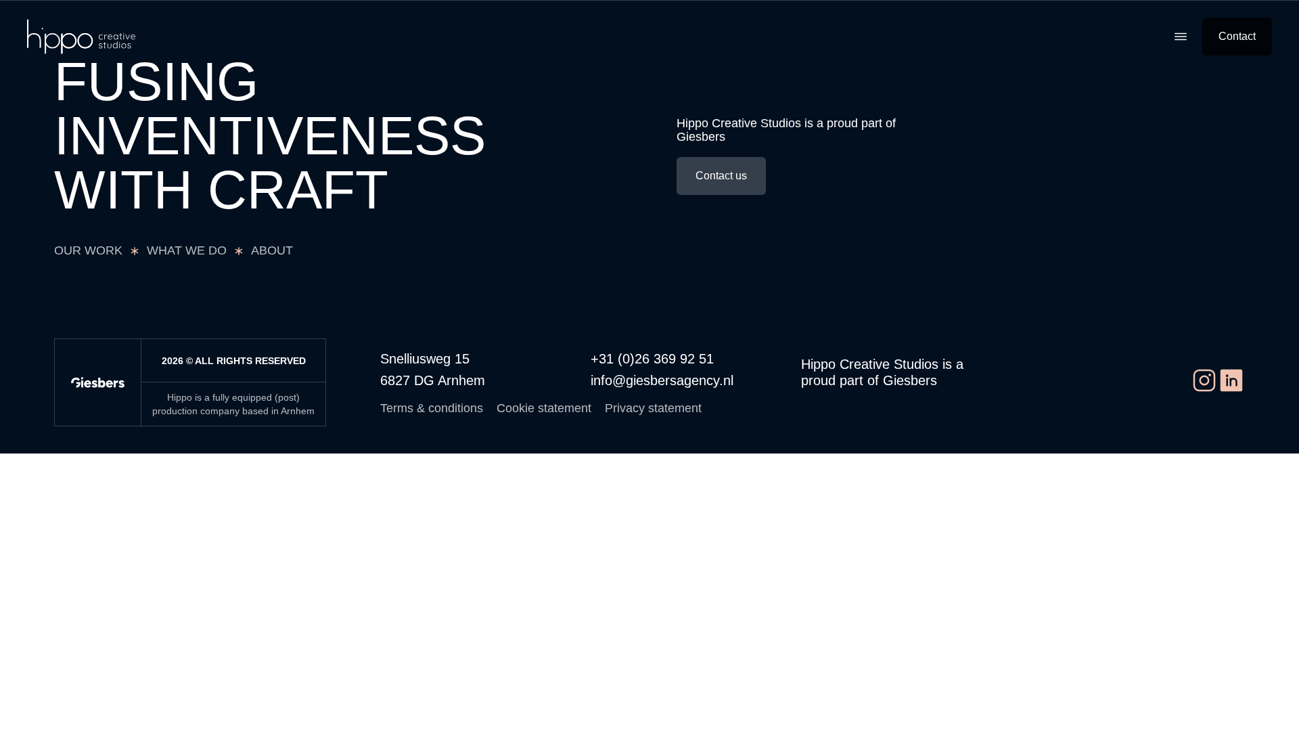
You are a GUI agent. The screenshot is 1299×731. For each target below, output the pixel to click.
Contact (1237, 36)
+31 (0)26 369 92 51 (652, 358)
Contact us (721, 175)
